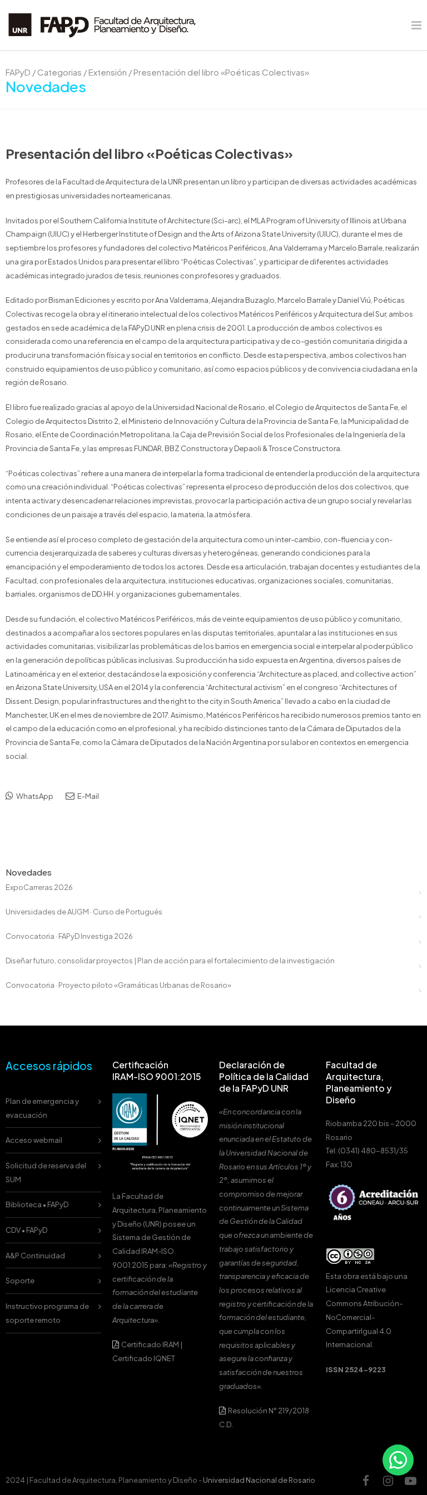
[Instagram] (388, 1480)
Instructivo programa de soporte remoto (47, 1313)
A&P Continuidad (35, 1255)
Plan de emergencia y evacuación (42, 1108)
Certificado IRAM (150, 1344)
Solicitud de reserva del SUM (46, 1172)
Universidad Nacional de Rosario (259, 1480)
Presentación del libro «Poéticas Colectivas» (149, 153)
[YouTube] (410, 1480)
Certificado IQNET (143, 1358)
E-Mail (87, 796)
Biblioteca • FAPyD (37, 1204)
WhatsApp (34, 796)
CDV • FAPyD (26, 1230)
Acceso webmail (34, 1140)
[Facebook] (366, 1480)
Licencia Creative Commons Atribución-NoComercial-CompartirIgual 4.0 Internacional (364, 1317)
